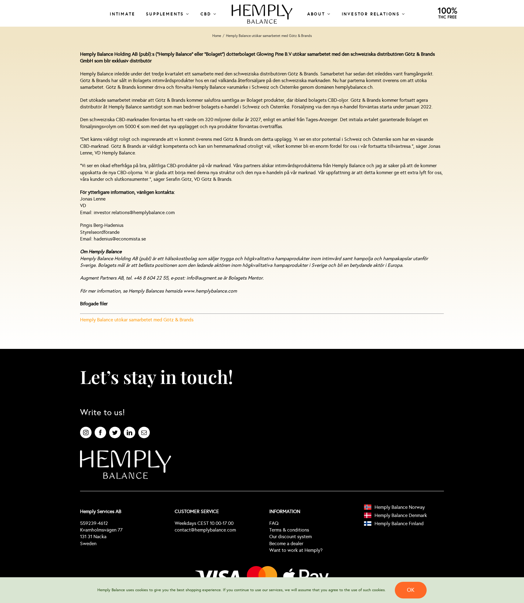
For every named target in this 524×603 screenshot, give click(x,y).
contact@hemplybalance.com (205, 530)
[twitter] (115, 432)
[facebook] (100, 432)
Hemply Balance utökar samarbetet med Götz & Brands (136, 320)
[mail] (144, 432)
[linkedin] (129, 432)
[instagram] (86, 432)
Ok (411, 590)
